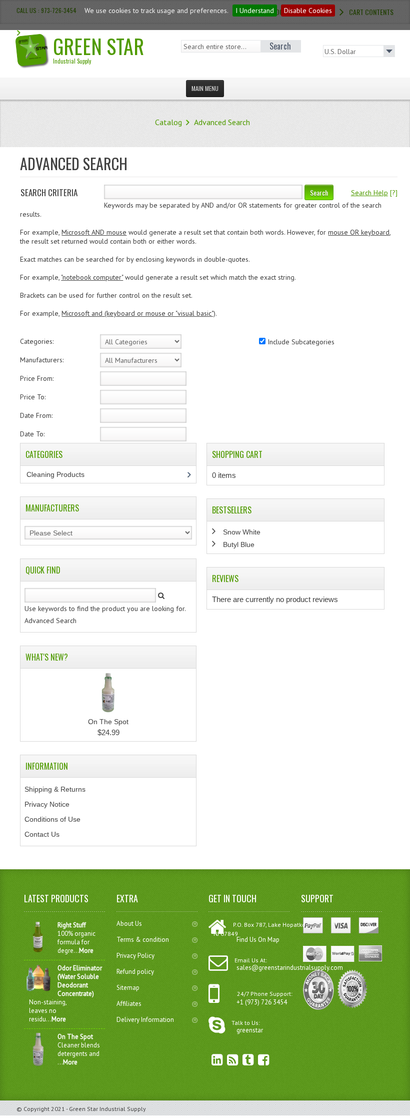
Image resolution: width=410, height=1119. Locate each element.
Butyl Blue (238, 544)
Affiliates (129, 1003)
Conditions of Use (52, 819)
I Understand (255, 10)
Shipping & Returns (55, 789)
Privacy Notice (47, 804)
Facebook (256, 1059)
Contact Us (42, 834)
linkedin (210, 1059)
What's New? (47, 657)
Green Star (98, 48)
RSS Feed (225, 1059)
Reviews (225, 579)
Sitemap (128, 987)
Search (319, 192)
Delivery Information (145, 1019)
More (86, 950)
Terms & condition (142, 939)
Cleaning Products (61, 474)
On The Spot (108, 722)
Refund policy (135, 971)
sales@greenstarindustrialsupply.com (289, 967)
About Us (129, 923)
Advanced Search (222, 122)
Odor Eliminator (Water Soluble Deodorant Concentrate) (80, 981)
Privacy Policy (135, 955)
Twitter (241, 1059)
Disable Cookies (308, 10)
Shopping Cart (237, 454)
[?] (374, 192)
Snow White (241, 532)
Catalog (168, 122)
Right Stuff (72, 925)
